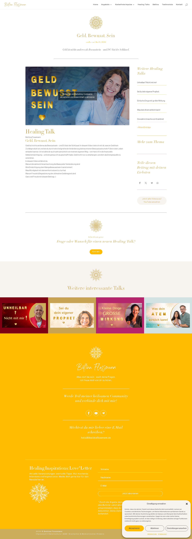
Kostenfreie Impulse (123, 4)
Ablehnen (154, 528)
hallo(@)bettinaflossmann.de (96, 438)
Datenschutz (55, 534)
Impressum (41, 534)
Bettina (156, 4)
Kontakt (179, 4)
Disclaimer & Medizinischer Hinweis (86, 534)
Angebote (105, 4)
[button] (186, 504)
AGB (65, 534)
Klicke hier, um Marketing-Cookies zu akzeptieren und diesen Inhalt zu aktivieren (77, 95)
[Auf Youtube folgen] (96, 413)
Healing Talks (144, 4)
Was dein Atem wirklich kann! (148, 110)
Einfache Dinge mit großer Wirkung (151, 101)
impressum (162, 534)
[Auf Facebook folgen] (89, 413)
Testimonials (167, 4)
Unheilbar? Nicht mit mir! (147, 83)
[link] (140, 183)
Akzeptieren (134, 528)
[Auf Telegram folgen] (103, 413)
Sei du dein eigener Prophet (148, 92)
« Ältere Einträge (144, 127)
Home (95, 4)
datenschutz (152, 534)
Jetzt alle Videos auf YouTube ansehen (152, 200)
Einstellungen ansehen (177, 528)
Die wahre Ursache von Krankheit (150, 119)
